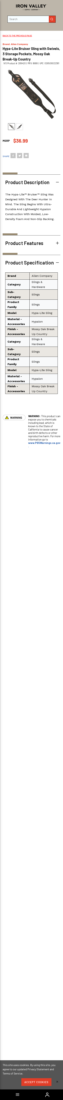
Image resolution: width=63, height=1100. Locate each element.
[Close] (57, 1082)
